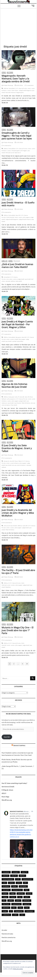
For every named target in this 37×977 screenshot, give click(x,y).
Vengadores (18, 911)
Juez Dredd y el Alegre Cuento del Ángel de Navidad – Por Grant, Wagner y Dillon (17, 324)
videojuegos (29, 911)
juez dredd (28, 279)
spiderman (27, 900)
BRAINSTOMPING (19, 745)
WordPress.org (7, 800)
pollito (10, 900)
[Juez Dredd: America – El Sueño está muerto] (18, 183)
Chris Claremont (8, 879)
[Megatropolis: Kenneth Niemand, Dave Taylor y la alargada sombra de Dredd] (18, 60)
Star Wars (6, 904)
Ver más (7, 103)
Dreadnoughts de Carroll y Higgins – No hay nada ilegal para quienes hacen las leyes (17, 135)
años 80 (24, 337)
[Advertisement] (18, 23)
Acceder (4, 930)
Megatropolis (20, 92)
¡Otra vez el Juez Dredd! (10, 525)
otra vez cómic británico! (19, 465)
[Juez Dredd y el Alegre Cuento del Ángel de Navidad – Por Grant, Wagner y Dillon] (18, 306)
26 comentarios (7, 580)
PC (4, 900)
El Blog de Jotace (7, 790)
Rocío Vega (5, 797)
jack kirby (20, 893)
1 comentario (30, 85)
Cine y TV (5, 260)
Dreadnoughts (16, 150)
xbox (22, 915)
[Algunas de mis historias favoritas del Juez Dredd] (18, 368)
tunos (4, 911)
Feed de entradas (7, 934)
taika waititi (19, 281)
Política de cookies (18, 969)
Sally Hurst (18, 152)
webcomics (6, 915)
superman (27, 904)
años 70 (17, 397)
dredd (16, 339)
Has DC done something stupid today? (14, 783)
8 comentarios (7, 212)
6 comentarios (7, 145)
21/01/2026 (19, 209)
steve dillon (20, 341)
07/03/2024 (19, 455)
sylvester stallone (10, 281)
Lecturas (10, 72)
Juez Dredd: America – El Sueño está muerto (18, 204)
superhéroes (16, 904)
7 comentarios (7, 334)
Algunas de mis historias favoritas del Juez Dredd (14, 385)
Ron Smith (14, 405)
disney (14, 886)
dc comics (6, 886)
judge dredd (20, 279)
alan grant (18, 337)
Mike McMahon (26, 403)
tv (11, 911)
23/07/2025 (19, 271)
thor (14, 907)
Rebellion (8, 587)
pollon (18, 900)
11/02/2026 (19, 142)
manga (5, 897)
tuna (26, 907)
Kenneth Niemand (11, 92)
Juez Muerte (17, 403)
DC (25, 883)
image (12, 893)
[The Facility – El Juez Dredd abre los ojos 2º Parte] (18, 554)
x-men (15, 915)
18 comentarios (7, 522)
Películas (16, 260)
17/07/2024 (19, 391)
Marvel (13, 897)
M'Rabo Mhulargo (8, 85)
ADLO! (4, 793)
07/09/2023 (19, 637)
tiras (20, 907)
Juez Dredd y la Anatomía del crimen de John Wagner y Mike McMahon (18, 512)
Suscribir (7, 737)
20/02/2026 (19, 85)
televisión (6, 907)
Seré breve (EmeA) (8, 786)
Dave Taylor (15, 90)
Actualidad (12, 88)
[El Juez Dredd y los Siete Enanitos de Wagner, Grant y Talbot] (18, 429)
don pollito (23, 886)
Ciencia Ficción (22, 88)
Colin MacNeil (10, 217)
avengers (15, 872)
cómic (29, 88)
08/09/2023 (19, 577)
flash (26, 890)
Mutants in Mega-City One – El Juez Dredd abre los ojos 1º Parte (18, 630)
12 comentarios (7, 458)
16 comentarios (7, 394)
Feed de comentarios (9, 937)
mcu (20, 897)
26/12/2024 (19, 331)
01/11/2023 (19, 519)
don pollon (6, 890)
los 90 (29, 893)
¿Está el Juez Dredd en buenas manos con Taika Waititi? (17, 265)
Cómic (4, 72)
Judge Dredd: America (25, 219)
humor (5, 893)
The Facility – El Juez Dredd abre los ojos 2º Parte (18, 571)
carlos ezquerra (10, 399)
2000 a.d (6, 148)
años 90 (18, 215)
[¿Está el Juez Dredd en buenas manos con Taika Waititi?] (18, 248)
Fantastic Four (17, 890)
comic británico (14, 463)
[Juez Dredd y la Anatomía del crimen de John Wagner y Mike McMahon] (18, 494)
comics (9, 90)
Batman (22, 875)
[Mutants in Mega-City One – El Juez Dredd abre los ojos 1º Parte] (18, 611)
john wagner (26, 217)
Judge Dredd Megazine (25, 90)
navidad (14, 341)
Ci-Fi (16, 88)
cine (7, 279)
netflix (27, 897)
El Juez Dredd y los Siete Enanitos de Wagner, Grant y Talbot (17, 448)
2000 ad (6, 88)
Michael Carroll (10, 152)
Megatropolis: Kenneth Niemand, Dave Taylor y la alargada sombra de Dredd (15, 78)
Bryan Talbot (18, 461)
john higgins (23, 150)
